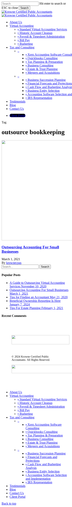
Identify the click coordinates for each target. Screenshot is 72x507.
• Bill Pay (24, 410)
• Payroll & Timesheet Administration (41, 406)
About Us (16, 392)
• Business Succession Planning (46, 453)
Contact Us (17, 493)
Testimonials (17, 486)
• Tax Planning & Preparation (44, 435)
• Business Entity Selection (43, 471)
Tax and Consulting (22, 417)
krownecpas (13, 262)
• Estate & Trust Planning (42, 442)
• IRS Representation (39, 482)
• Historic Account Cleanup (35, 403)
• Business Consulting (39, 439)
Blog (13, 489)
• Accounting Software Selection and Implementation (46, 476)
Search (24, 7)
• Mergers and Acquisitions (43, 446)
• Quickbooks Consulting (42, 431)
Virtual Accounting (22, 395)
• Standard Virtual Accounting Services (42, 399)
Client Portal (17, 496)
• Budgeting (25, 413)
